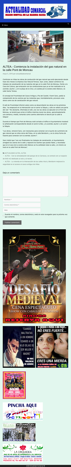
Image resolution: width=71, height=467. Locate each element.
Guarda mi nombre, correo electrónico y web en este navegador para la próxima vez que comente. (36, 215)
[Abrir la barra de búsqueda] (68, 23)
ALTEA (23, 153)
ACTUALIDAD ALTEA (12, 153)
